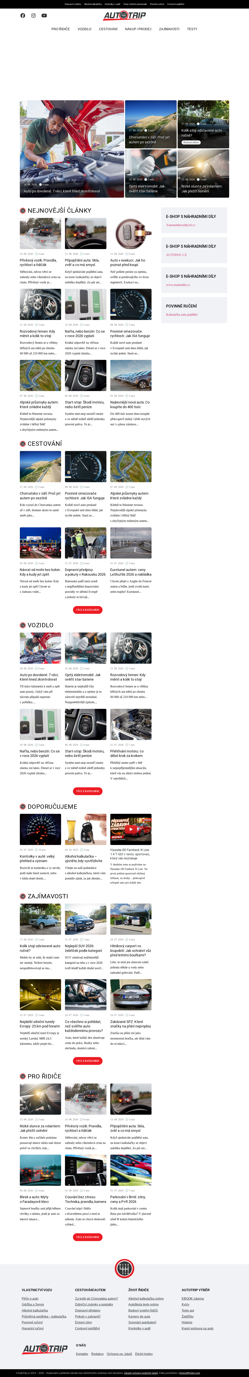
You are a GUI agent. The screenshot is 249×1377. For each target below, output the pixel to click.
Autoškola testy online (143, 1304)
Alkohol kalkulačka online (146, 1298)
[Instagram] (33, 15)
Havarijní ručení (33, 1328)
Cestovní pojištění (175, 4)
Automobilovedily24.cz (180, 225)
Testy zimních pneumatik (135, 4)
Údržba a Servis (33, 1304)
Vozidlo (84, 29)
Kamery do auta (139, 1316)
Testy (192, 29)
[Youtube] (44, 15)
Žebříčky (188, 1316)
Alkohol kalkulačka (93, 4)
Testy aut (188, 1310)
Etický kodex (144, 1354)
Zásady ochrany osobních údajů (141, 1373)
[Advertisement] (124, 65)
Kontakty (82, 1354)
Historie (187, 1322)
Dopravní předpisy (87, 1310)
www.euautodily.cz (178, 284)
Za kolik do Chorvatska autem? (96, 1298)
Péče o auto (30, 1298)
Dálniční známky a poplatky (94, 1304)
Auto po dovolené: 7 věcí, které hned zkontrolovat (62, 191)
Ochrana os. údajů (119, 1354)
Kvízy (185, 1304)
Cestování (108, 29)
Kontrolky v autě (112, 4)
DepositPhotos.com (189, 1373)
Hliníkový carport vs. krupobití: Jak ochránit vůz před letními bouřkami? (130, 950)
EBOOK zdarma (193, 1298)
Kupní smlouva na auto (197, 1328)
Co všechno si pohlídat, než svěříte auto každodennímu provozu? (84, 1026)
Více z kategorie (87, 610)
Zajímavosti (169, 29)
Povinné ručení (157, 4)
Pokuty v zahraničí (87, 1316)
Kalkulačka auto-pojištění (181, 314)
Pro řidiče (61, 29)
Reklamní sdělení (191, 142)
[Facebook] (23, 15)
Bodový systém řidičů (143, 1310)
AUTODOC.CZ (176, 254)
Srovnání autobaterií (142, 1322)
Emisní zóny (83, 1322)
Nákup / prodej (138, 29)
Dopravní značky (73, 4)
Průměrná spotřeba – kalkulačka (44, 1316)
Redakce (97, 1354)
